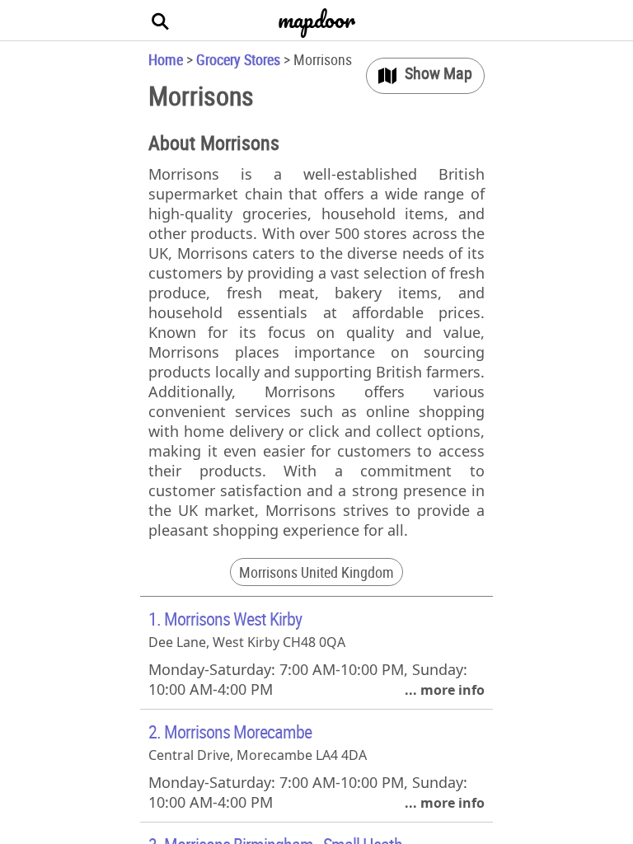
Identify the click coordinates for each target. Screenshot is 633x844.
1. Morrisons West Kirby (225, 619)
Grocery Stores (238, 59)
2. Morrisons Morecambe (230, 731)
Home (165, 59)
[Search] (160, 20)
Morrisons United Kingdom (316, 572)
